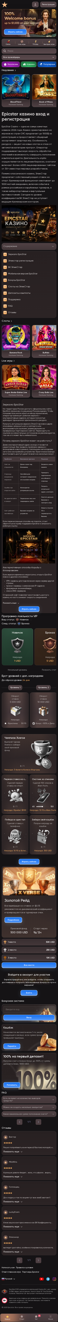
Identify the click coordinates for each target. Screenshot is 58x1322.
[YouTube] (42, 1279)
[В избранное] (26, 78)
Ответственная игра (11, 1272)
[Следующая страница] (38, 1260)
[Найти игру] (4, 51)
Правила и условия (24, 1268)
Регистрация (48, 4)
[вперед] (38, 1122)
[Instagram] (54, 1279)
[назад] (19, 1122)
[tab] (8, 43)
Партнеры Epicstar (30, 1272)
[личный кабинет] (35, 4)
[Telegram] (48, 1279)
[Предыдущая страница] (19, 1260)
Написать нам (8, 1268)
